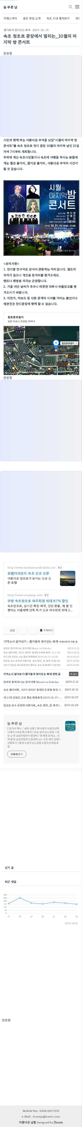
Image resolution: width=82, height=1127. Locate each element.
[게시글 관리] (33, 630)
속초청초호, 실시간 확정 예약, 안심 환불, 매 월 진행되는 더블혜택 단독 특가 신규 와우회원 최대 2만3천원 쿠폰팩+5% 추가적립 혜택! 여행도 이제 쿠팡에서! (41, 607)
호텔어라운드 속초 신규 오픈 (28, 573)
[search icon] (70, 7)
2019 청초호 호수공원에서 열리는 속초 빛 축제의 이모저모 (32, 664)
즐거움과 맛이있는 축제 (17, 30)
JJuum (58, 1122)
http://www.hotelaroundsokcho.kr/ (31, 567)
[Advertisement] (41, 818)
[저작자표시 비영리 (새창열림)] (75, 631)
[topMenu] (77, 6)
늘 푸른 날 (10, 7)
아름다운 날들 (27, 1122)
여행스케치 (10, 18)
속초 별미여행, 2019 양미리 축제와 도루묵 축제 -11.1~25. (32, 652)
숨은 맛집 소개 (32, 18)
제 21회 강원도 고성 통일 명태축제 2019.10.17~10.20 (30, 656)
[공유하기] (23, 630)
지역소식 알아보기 (15, 641)
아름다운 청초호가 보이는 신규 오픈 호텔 (29, 580)
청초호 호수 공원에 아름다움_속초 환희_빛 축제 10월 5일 (31, 660)
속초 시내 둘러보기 (58, 18)
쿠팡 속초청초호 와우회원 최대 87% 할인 (37, 600)
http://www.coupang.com (24, 595)
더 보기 (73, 674)
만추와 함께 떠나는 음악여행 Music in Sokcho (27, 648)
